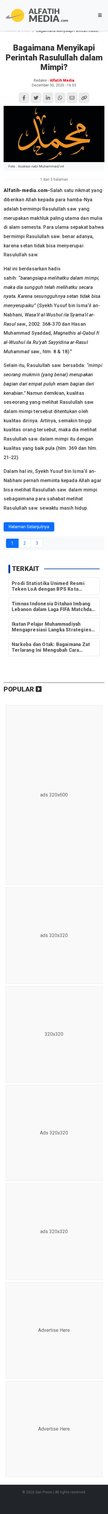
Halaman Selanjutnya (29, 526)
